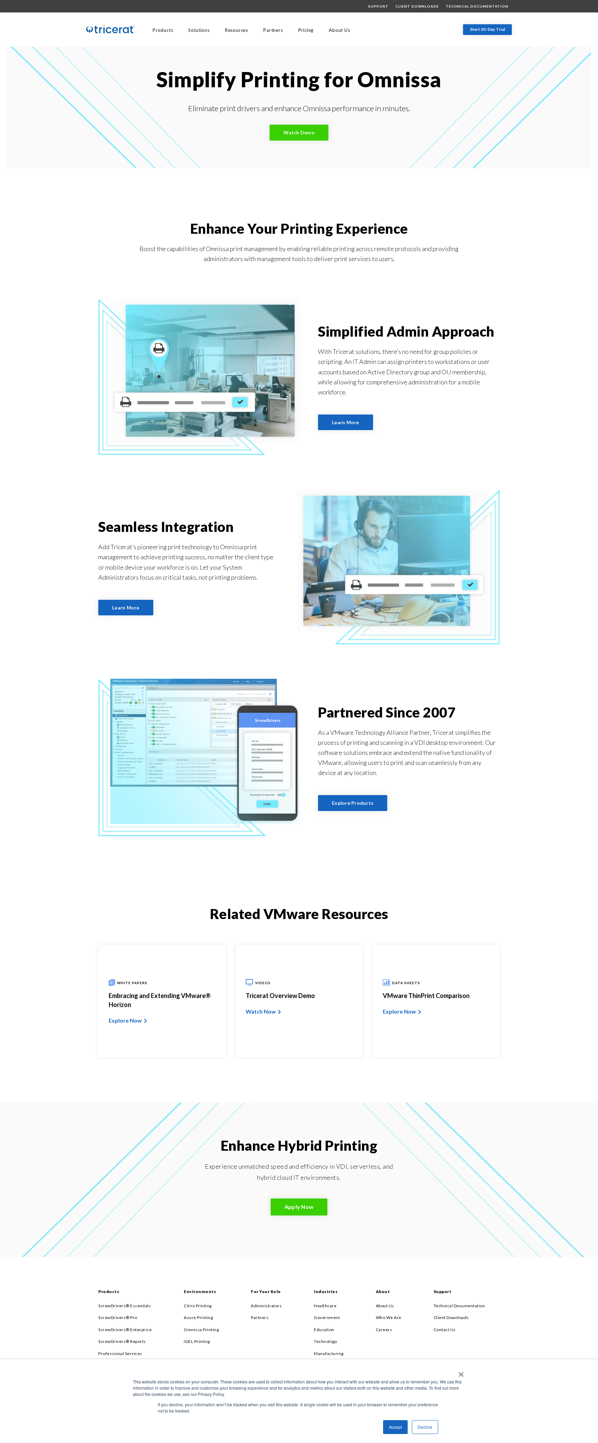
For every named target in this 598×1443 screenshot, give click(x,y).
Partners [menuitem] (273, 30)
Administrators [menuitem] (266, 1305)
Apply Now (299, 1206)
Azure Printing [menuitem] (198, 1317)
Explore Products (352, 803)
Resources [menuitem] (236, 30)
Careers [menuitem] (384, 1329)
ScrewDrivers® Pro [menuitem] (117, 1317)
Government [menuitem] (327, 1317)
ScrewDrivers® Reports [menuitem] (122, 1341)
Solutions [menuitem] (198, 30)
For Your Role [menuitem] (266, 1291)
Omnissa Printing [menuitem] (201, 1329)
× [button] (459, 1372)
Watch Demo (299, 132)
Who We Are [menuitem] (388, 1317)
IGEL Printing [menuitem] (197, 1341)
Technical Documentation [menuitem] (477, 6)
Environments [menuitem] (200, 1291)
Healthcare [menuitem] (325, 1305)
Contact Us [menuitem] (445, 1329)
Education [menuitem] (324, 1329)
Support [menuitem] (378, 6)
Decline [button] (425, 1427)
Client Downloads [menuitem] (417, 6)
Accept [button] (395, 1427)
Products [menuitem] (163, 30)
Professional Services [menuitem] (120, 1353)
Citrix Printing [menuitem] (198, 1305)
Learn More (345, 422)
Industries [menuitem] (325, 1291)
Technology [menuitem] (325, 1341)
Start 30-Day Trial (487, 29)
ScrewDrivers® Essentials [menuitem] (124, 1305)
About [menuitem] (383, 1291)
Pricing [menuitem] (306, 30)
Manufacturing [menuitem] (329, 1353)
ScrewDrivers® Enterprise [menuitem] (125, 1329)
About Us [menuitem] (339, 30)
